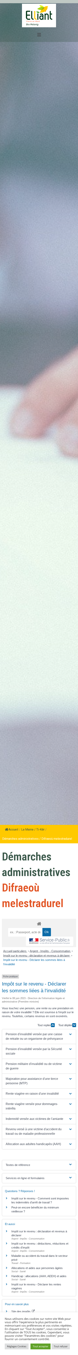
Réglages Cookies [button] (16, 1346)
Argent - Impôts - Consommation (50, 951)
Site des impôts (21, 1311)
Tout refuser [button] (61, 1346)
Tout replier (44, 1025)
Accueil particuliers (15, 951)
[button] (39, 1036)
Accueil (13, 829)
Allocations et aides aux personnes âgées (37, 1268)
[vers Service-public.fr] (49, 941)
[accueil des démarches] (39, 923)
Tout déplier (65, 1025)
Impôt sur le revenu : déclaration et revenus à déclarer (36, 955)
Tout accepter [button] (40, 1346)
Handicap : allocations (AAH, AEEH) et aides (38, 1276)
